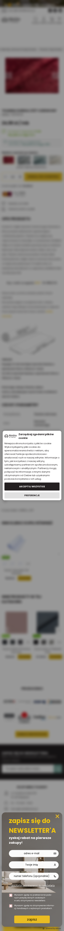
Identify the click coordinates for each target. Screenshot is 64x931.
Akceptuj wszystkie (32, 486)
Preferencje (32, 495)
